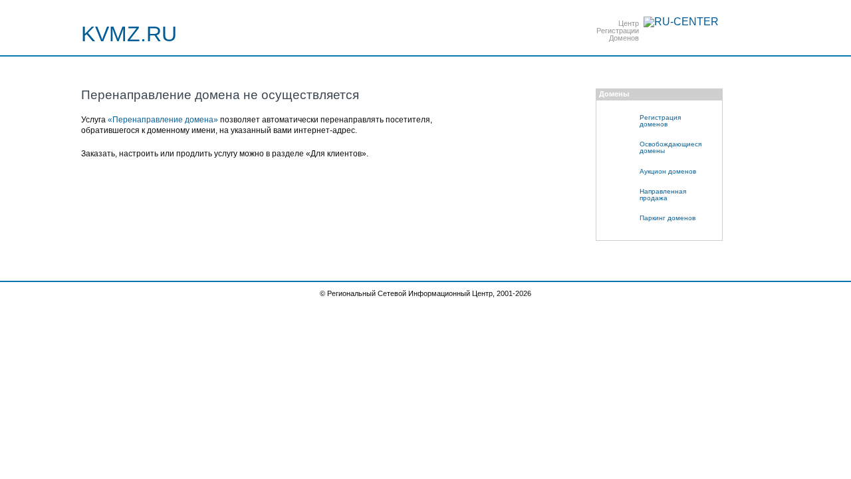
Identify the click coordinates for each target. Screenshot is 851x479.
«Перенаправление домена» (163, 119)
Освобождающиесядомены (670, 147)
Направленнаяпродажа (663, 195)
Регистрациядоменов (660, 121)
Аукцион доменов (668, 171)
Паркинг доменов (667, 218)
